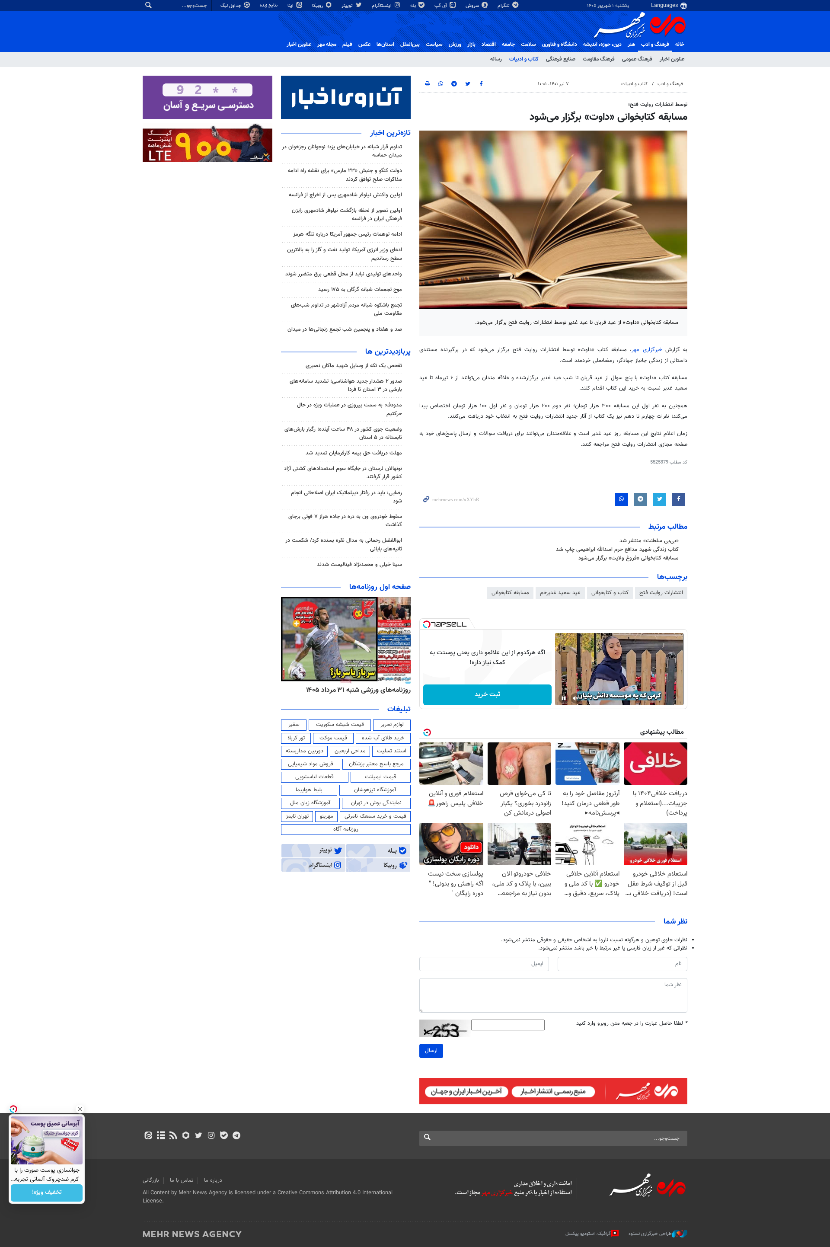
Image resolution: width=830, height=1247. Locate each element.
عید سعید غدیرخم (560, 592)
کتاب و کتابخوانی (610, 592)
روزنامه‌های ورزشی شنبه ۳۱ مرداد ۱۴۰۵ (358, 690)
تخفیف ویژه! (47, 1193)
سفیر (294, 724)
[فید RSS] (173, 1136)
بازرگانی (151, 1180)
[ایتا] (148, 1136)
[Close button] (80, 1109)
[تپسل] (426, 624)
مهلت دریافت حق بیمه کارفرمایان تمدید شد (354, 453)
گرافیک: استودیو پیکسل (588, 1233)
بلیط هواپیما (309, 790)
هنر (631, 44)
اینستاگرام (382, 6)
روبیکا (318, 6)
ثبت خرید (487, 694)
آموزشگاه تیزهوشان (375, 790)
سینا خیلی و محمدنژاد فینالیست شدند (359, 564)
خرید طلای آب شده (383, 738)
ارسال (431, 1050)
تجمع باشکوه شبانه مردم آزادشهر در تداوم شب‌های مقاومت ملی (346, 309)
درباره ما (213, 1180)
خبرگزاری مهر (647, 349)
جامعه (508, 44)
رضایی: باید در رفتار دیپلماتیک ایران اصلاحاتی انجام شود (346, 497)
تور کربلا (296, 738)
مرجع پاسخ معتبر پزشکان (376, 764)
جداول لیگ (231, 6)
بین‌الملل (410, 44)
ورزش (455, 44)
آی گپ (441, 6)
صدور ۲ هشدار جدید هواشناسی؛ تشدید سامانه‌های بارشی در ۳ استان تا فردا (346, 385)
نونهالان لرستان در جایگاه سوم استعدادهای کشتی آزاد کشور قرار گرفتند (343, 472)
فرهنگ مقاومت (599, 59)
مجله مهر (326, 44)
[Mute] (576, 698)
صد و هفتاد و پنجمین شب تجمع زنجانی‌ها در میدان (344, 329)
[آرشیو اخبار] (160, 1136)
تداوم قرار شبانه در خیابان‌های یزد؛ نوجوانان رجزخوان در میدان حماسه (342, 151)
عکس (364, 44)
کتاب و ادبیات (524, 59)
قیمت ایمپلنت (380, 777)
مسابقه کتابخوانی (510, 592)
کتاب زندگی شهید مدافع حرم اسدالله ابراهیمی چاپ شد (617, 549)
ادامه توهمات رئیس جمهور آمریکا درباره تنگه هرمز (347, 234)
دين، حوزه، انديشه (602, 44)
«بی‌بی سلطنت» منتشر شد (649, 541)
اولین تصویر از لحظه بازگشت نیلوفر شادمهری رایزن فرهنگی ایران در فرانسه (347, 214)
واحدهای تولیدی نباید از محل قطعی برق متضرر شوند (343, 274)
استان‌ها (385, 44)
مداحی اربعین (350, 751)
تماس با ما (181, 1180)
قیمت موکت (333, 738)
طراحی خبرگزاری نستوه (650, 1233)
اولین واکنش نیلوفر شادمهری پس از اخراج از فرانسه (345, 195)
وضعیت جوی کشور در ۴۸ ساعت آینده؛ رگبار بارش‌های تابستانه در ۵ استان (343, 433)
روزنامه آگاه (345, 829)
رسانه (496, 59)
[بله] (223, 1136)
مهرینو (326, 816)
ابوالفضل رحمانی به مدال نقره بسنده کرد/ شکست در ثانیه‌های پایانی (343, 544)
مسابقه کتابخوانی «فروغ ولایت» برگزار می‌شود (628, 558)
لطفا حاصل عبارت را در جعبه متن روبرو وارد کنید (631, 1024)
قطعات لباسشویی (314, 777)
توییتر (348, 6)
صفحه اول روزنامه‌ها (380, 587)
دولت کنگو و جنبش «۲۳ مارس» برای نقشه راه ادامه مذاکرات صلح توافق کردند (345, 174)
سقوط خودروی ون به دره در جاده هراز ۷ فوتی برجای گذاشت (345, 520)
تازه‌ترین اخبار (390, 133)
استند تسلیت (391, 751)
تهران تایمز (297, 816)
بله (413, 6)
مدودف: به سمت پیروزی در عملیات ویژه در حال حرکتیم (349, 409)
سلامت (528, 44)
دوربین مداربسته (304, 751)
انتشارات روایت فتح (661, 592)
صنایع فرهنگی (560, 59)
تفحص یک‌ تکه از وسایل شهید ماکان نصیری (354, 365)
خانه (679, 44)
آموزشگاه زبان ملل (310, 803)
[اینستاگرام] (211, 1136)
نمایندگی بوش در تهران (376, 803)
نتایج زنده (269, 5)
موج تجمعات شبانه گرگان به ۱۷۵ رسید (360, 289)
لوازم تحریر (392, 724)
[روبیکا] (186, 1136)
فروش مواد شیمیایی (310, 764)
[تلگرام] (236, 1136)
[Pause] (564, 698)
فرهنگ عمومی (637, 59)
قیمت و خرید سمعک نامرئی (375, 816)
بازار (471, 44)
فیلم (347, 44)
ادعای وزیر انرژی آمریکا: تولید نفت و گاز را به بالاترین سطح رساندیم (344, 254)
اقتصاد (489, 44)
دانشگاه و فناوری (559, 44)
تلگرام (504, 6)
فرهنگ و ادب (655, 44)
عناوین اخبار (672, 59)
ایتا (291, 6)
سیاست (434, 44)
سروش (473, 6)
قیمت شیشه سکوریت (340, 724)
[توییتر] (198, 1136)
